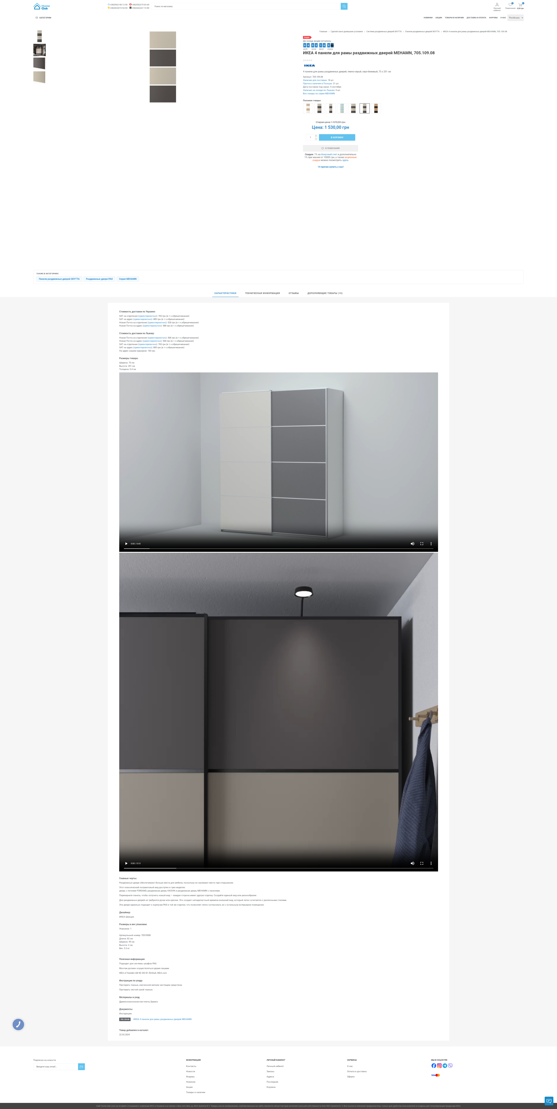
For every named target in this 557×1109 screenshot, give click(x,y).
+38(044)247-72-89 (140, 8)
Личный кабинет (497, 9)
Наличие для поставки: (315, 80)
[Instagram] (439, 1065)
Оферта (351, 1076)
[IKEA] (309, 65)
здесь (345, 160)
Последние (272, 1082)
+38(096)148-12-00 (119, 4)
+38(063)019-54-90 (119, 8)
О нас (503, 18)
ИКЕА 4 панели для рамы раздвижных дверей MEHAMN (162, 1019)
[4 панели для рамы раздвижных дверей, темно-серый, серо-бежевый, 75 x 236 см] (331, 108)
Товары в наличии (454, 18)
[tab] (225, 293)
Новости (190, 1071)
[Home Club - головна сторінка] (41, 6)
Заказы (270, 1071)
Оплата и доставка (357, 1071)
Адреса (270, 1076)
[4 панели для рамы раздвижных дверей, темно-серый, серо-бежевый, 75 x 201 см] (365, 108)
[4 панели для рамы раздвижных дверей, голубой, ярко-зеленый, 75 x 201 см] (342, 108)
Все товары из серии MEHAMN (319, 93)
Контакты (191, 1066)
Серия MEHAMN (127, 279)
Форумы (493, 18)
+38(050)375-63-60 (140, 4)
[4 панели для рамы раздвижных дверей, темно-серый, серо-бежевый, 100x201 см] (353, 108)
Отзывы (294, 293)
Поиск (344, 6)
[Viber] (450, 1065)
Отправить (81, 1066)
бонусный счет (329, 154)
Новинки (428, 18)
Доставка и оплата (476, 18)
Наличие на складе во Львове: (319, 90)
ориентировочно (147, 316)
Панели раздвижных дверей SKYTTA (59, 279)
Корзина (271, 1087)
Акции (438, 18)
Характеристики (225, 293)
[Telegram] (445, 1065)
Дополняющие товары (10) (325, 293)
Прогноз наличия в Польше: (317, 83)
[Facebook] (434, 1065)
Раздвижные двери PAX (99, 279)
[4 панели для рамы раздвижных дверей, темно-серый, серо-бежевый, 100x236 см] (319, 108)
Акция (306, 37)
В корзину (337, 137)
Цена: (317, 127)
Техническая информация (262, 293)
